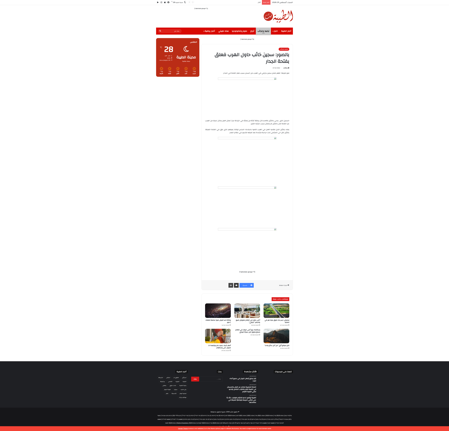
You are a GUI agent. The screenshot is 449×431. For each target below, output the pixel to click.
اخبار (276, 31)
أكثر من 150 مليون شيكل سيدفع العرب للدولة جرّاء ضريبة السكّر (240, 2)
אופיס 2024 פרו (215, 423)
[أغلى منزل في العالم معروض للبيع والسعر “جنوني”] (247, 310)
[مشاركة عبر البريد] (236, 285)
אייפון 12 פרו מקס (219, 419)
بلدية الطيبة (182, 385)
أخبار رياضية (210, 31)
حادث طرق (173, 385)
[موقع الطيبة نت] (278, 16)
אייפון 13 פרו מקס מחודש (233, 419)
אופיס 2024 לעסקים (203, 423)
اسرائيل (184, 377)
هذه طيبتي (223, 31)
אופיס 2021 (250, 415)
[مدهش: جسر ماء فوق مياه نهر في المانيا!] (276, 310)
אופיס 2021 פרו (260, 415)
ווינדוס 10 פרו (220, 415)
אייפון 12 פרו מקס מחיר (206, 419)
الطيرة (177, 381)
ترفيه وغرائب (263, 31)
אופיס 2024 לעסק (170, 423)
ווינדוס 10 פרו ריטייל (200, 415)
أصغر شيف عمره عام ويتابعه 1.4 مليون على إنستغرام (219, 346)
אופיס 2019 (269, 415)
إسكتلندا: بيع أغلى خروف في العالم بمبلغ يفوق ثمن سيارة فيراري (247, 331)
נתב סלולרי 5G (177, 415)
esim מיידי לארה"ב (176, 419)
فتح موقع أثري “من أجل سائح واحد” (276, 345)
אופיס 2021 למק (241, 415)
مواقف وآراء (182, 397)
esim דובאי (271, 423)
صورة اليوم (167, 389)
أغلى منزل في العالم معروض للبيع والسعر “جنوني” (248, 321)
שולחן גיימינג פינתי (273, 419)
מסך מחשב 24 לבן (226, 423)
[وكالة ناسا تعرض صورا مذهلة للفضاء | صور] (218, 310)
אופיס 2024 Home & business (186, 423)
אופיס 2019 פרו (279, 415)
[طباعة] (230, 285)
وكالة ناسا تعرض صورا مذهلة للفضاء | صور (218, 321)
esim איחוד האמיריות (260, 423)
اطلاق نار (176, 377)
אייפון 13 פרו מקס (261, 419)
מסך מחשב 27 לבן (238, 423)
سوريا (175, 389)
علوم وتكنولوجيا (239, 31)
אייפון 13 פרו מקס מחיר (248, 419)
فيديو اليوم (183, 393)
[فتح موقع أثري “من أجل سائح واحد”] (276, 336)
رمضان (164, 385)
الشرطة (160, 377)
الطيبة (184, 381)
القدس (170, 381)
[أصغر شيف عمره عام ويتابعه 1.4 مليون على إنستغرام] (218, 336)
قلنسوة (174, 393)
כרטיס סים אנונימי (167, 415)
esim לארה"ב (166, 419)
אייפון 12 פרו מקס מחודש (191, 419)
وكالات (285, 68)
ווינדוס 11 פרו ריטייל (188, 415)
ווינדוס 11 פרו (211, 415)
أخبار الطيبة (286, 31)
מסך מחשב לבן (248, 423)
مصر (167, 393)
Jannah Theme (183, 428)
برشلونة (162, 381)
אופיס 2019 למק (230, 415)
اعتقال (168, 377)
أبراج (252, 31)
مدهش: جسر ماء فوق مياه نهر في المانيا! (277, 321)
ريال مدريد (183, 389)
